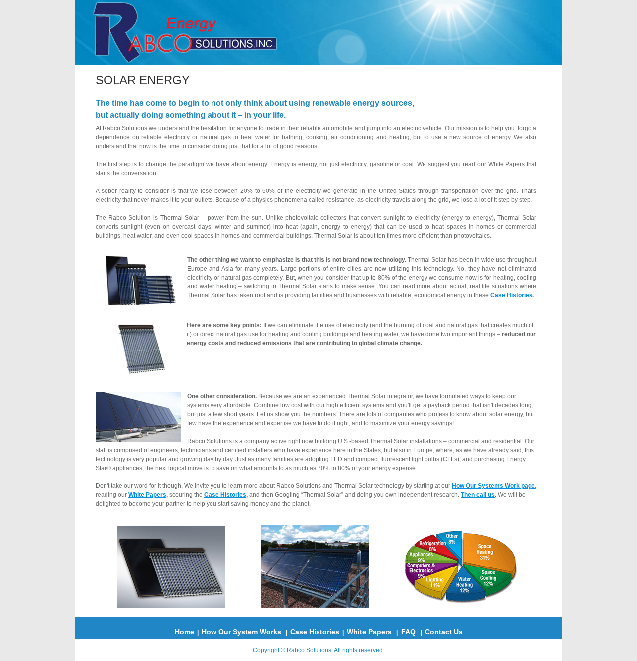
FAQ (408, 632)
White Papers (147, 494)
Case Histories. (512, 295)
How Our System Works (241, 632)
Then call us (478, 494)
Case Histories (225, 494)
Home (184, 632)
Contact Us (444, 632)
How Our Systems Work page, (494, 485)
